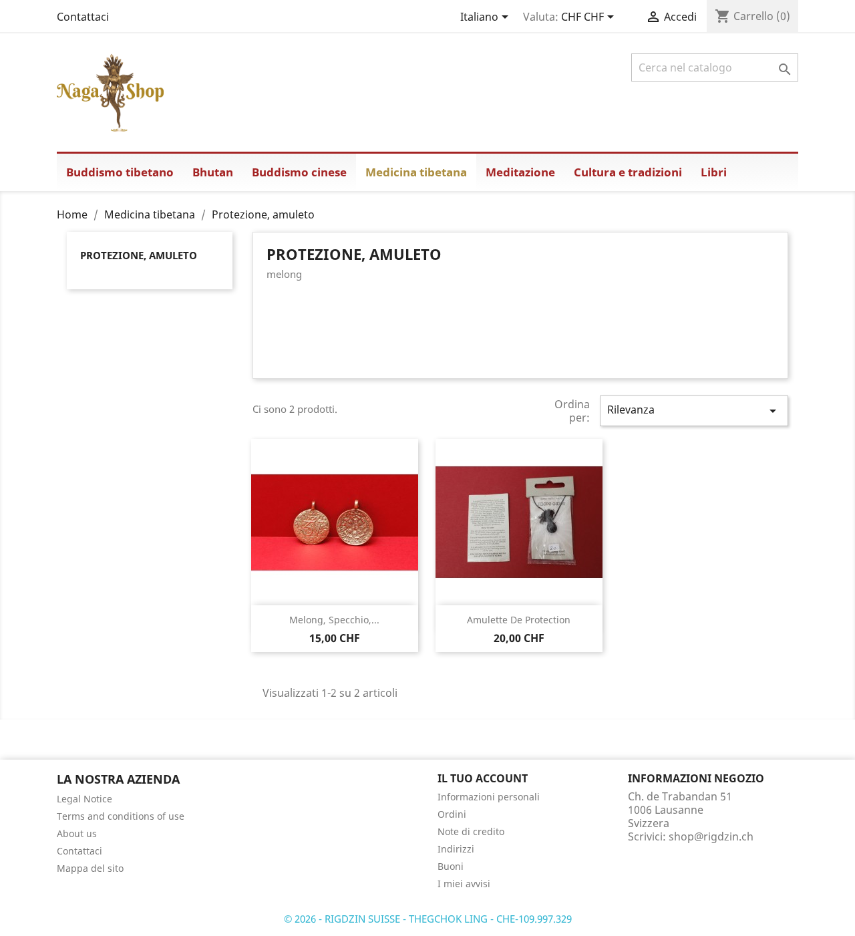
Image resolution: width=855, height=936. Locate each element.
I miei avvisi (464, 883)
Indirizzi (456, 848)
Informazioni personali (489, 796)
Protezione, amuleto (138, 255)
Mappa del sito (90, 868)
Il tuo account (483, 778)
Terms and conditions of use (120, 816)
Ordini (452, 814)
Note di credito (471, 831)
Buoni (451, 866)
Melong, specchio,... (334, 619)
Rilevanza (694, 410)
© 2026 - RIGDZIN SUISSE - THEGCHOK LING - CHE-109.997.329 (428, 918)
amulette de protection (518, 619)
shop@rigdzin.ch (711, 836)
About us (77, 833)
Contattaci (83, 16)
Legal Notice (84, 798)
